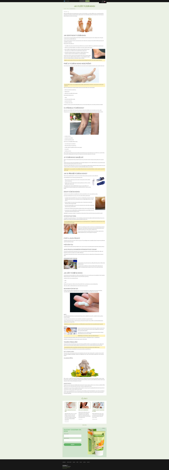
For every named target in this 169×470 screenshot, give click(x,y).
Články (81, 462)
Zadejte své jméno (66, 433)
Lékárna (84, 462)
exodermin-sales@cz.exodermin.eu (66, 466)
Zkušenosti (64, 462)
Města (77, 462)
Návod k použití (69, 462)
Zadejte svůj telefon (66, 438)
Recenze (74, 462)
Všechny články (84, 424)
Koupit (72, 444)
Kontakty (88, 462)
